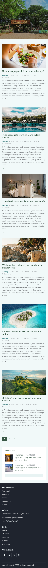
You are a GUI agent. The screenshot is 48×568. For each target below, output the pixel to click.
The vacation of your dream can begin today (28, 469)
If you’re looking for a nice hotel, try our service (28, 459)
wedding (5, 75)
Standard (19, 455)
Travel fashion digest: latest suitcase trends (23, 201)
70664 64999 (12, 521)
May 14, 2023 (15, 75)
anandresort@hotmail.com (12, 517)
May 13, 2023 (15, 141)
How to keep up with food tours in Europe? (23, 71)
